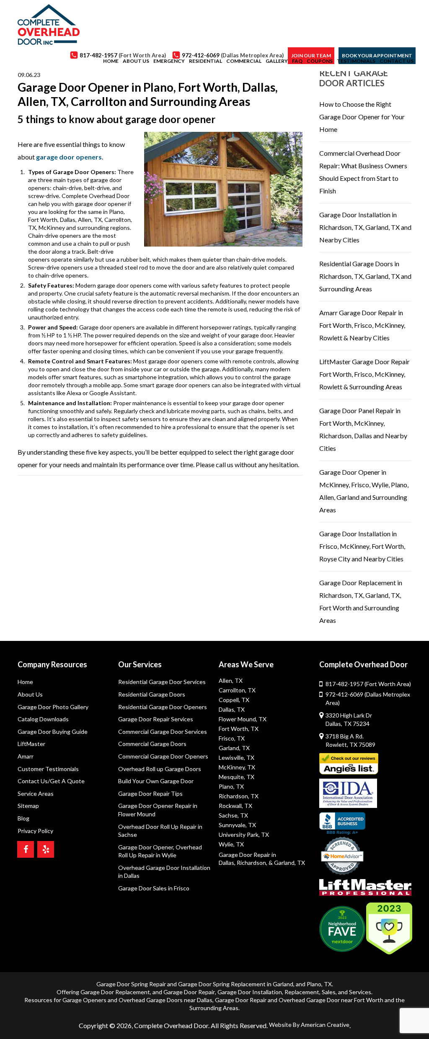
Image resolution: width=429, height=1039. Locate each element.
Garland (283, 984)
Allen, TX (231, 680)
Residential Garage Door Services (162, 681)
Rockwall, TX (235, 805)
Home (25, 681)
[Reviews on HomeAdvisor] (342, 857)
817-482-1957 (368, 683)
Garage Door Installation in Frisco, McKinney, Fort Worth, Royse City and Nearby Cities (362, 546)
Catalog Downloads (43, 719)
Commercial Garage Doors (152, 743)
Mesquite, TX (236, 776)
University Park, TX (244, 834)
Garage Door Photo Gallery (53, 706)
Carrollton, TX (237, 690)
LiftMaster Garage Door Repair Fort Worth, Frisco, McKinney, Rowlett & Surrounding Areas (364, 374)
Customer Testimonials (48, 768)
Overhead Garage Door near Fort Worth (331, 999)
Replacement (301, 991)
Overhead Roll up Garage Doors (159, 768)
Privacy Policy (35, 830)
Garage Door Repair (189, 991)
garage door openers (69, 157)
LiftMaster (31, 743)
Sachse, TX (233, 815)
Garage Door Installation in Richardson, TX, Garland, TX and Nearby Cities (365, 227)
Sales (329, 991)
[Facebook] (25, 849)
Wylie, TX (231, 844)
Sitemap (28, 805)
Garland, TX (234, 747)
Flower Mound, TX (242, 719)
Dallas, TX (232, 709)
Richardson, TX (238, 796)
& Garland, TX (287, 862)
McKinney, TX (237, 767)
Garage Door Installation (249, 991)
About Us (30, 694)
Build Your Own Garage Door (156, 780)
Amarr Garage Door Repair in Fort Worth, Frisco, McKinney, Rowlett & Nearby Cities (362, 325)
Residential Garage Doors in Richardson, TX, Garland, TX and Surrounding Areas (365, 276)
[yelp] (45, 849)
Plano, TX (231, 786)
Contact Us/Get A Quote (51, 780)
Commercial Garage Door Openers (163, 756)
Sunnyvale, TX (237, 824)
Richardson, (252, 862)
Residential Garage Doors (151, 694)
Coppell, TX (234, 699)
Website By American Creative (309, 1024)
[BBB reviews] (342, 823)
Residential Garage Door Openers (162, 706)
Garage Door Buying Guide (53, 731)
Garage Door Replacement (115, 991)
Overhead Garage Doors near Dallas (165, 999)
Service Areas (36, 793)
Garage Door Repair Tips (150, 793)
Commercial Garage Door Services (162, 731)
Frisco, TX (232, 738)
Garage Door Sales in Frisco (153, 888)
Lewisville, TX (236, 757)
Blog (23, 818)
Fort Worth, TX (238, 728)
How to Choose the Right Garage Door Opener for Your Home (362, 116)
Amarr (26, 756)
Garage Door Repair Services (155, 719)
